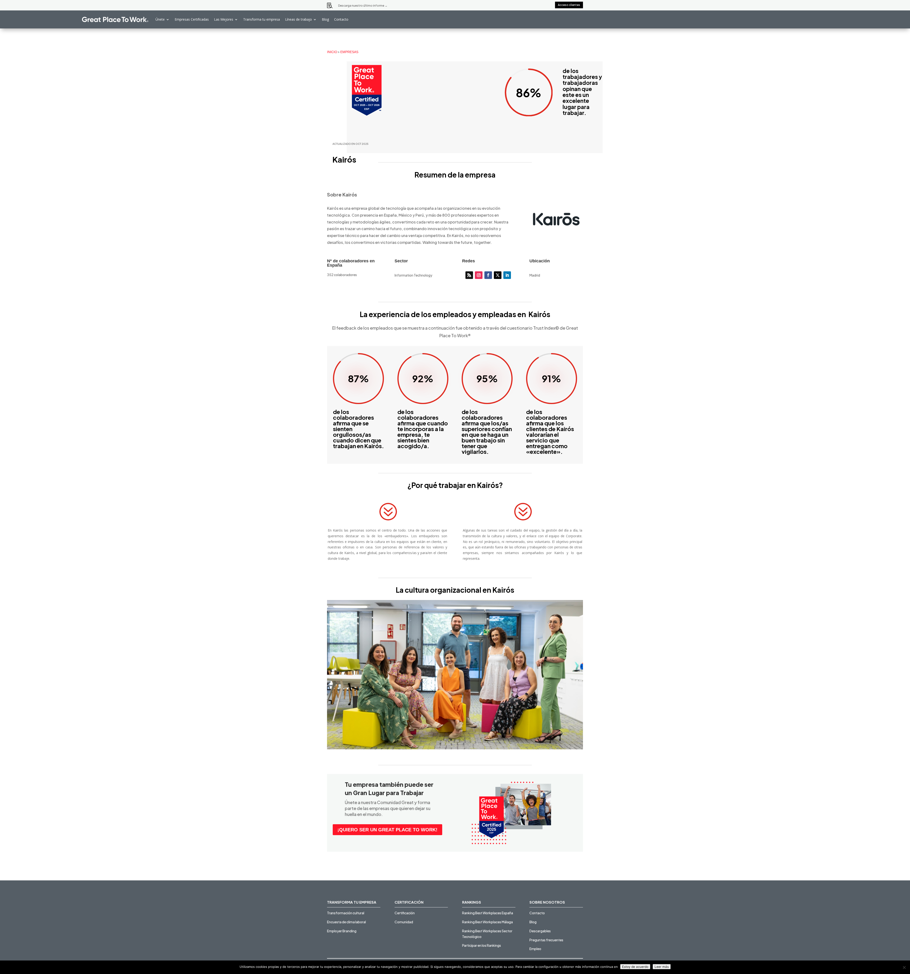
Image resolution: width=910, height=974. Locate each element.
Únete (160, 19)
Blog (325, 19)
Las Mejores (223, 19)
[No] (904, 967)
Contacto (341, 19)
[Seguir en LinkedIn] (507, 275)
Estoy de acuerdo (635, 967)
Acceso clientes (569, 5)
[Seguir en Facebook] (488, 275)
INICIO (332, 52)
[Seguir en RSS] (469, 275)
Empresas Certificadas (192, 19)
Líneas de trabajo (298, 19)
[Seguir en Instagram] (478, 275)
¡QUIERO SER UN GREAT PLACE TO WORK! (387, 829)
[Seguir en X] (497, 275)
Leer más (662, 967)
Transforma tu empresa (261, 19)
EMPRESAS (349, 52)
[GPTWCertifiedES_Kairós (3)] (455, 749)
